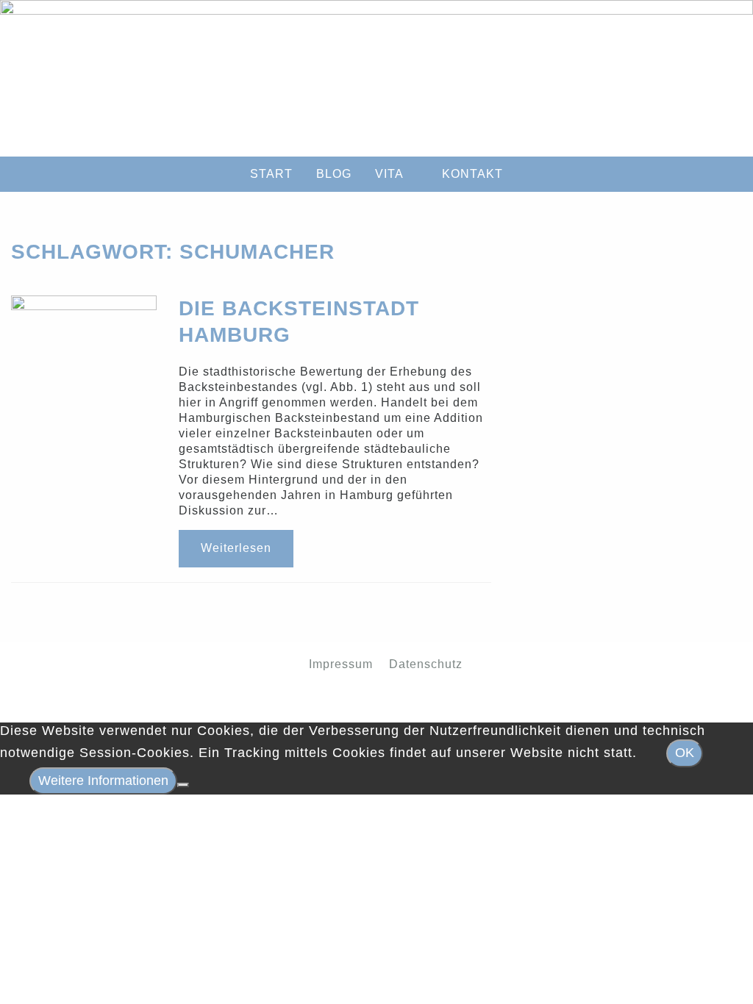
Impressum (341, 663)
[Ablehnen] (183, 785)
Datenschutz (426, 663)
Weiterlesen (236, 548)
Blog (333, 174)
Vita (389, 174)
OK (684, 752)
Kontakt (472, 174)
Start (271, 174)
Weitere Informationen (103, 780)
